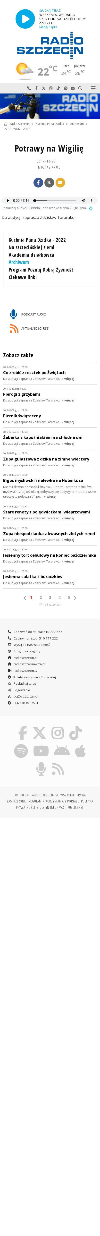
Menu (93, 88)
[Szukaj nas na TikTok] (75, 727)
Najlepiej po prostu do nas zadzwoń (29, 88)
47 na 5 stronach (50, 605)
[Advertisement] (50, 875)
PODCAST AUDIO (33, 314)
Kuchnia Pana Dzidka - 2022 (37, 239)
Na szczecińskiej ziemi (31, 247)
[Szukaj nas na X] (39, 727)
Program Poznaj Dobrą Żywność (41, 269)
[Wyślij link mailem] (60, 183)
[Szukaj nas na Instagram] (58, 727)
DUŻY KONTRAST (25, 703)
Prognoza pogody (26, 651)
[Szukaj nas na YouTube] (40, 745)
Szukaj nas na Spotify (65, 88)
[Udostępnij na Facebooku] (38, 183)
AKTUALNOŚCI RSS (35, 328)
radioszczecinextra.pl (29, 664)
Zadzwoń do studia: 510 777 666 (37, 632)
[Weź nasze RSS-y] (58, 762)
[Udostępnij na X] (49, 183)
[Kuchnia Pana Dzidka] (50, 106)
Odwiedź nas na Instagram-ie (51, 88)
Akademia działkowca (31, 254)
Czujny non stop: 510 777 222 (35, 638)
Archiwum (77, 124)
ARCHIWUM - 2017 (17, 129)
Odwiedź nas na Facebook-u (36, 88)
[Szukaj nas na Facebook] (23, 727)
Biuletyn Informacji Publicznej (34, 677)
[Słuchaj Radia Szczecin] (25, 19)
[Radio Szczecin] (50, 45)
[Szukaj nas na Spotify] (21, 745)
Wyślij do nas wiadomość (72, 88)
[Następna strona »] (74, 598)
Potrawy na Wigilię (49, 148)
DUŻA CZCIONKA (25, 696)
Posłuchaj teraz (24, 683)
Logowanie (21, 690)
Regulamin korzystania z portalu (54, 801)
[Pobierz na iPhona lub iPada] (81, 745)
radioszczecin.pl (25, 658)
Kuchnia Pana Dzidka (50, 124)
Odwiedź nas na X (43, 88)
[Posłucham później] (90, 208)
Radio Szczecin (19, 124)
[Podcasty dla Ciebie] (41, 762)
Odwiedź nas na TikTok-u (58, 88)
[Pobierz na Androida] (62, 745)
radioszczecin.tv (25, 670)
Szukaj (80, 88)
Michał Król (49, 167)
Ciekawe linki (23, 277)
